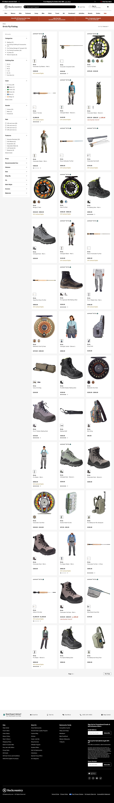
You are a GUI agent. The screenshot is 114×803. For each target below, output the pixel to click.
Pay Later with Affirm (8, 747)
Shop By (8, 176)
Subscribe (107, 733)
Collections (34, 753)
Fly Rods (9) (10, 52)
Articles (33, 736)
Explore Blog (34, 733)
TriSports (62, 741)
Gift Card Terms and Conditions (11, 755)
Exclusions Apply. (91, 748)
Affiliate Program (35, 744)
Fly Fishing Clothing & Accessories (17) (16, 45)
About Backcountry (36, 728)
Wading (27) (10, 42)
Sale (6, 119)
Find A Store (6, 730)
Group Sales (6, 750)
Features (8, 135)
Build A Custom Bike (8, 744)
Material (8, 193)
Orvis (4, 23)
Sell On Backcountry (36, 750)
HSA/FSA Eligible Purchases (11, 758)
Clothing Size (9, 60)
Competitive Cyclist (64, 728)
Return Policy (6, 736)
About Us (34, 725)
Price (7, 159)
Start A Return (6, 739)
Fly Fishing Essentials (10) (14, 50)
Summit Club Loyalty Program (39, 730)
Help (4, 725)
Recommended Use (11, 163)
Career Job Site (35, 739)
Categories (8, 38)
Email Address (92, 729)
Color (7, 81)
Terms (89, 758)
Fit (6, 180)
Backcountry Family (65, 725)
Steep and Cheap (64, 730)
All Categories (35, 758)
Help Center (6, 728)
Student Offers (35, 747)
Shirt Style (8, 184)
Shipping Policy (7, 741)
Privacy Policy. (94, 758)
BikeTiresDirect (63, 736)
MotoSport (62, 733)
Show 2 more (8, 99)
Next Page (107, 673)
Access (7, 189)
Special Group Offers (36, 755)
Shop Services (35, 741)
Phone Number (92, 761)
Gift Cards (5, 753)
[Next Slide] (95, 1)
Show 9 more (8, 152)
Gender (7, 105)
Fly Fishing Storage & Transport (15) (17, 48)
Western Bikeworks (64, 739)
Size (6, 172)
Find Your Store (107, 1)
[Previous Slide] (19, 1)
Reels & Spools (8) (12, 54)
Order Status (6, 733)
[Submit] (25, 6)
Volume (7, 167)
